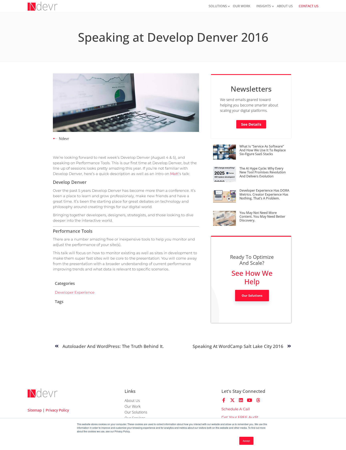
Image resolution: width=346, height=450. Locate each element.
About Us (285, 6)
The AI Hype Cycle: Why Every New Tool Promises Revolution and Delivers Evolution (262, 172)
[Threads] (258, 400)
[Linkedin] (241, 400)
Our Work (241, 6)
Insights (263, 6)
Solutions (218, 6)
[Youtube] (249, 400)
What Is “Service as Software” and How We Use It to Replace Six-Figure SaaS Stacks (262, 150)
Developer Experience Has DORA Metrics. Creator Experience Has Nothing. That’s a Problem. (264, 194)
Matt (174, 174)
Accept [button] (246, 440)
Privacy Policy (57, 410)
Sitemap (35, 410)
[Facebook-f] (223, 400)
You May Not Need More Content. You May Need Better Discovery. (262, 216)
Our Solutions (252, 295)
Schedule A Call (235, 409)
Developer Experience (75, 292)
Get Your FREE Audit (239, 417)
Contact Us (308, 6)
